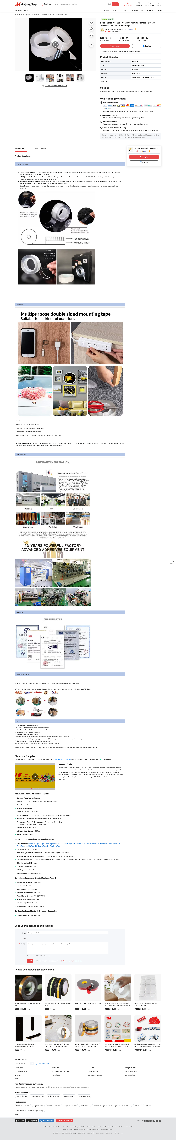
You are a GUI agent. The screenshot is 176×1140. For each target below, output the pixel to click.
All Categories (21, 10)
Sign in (159, 5)
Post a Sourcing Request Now (71, 961)
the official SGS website (63, 760)
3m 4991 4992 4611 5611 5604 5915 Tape (88, 1003)
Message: (23, 944)
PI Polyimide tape (130, 1068)
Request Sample (134, 51)
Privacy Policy (119, 1133)
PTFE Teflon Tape (66, 844)
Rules (160, 10)
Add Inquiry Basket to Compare (56, 86)
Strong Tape (113, 1106)
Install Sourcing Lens (65, 1121)
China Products (56, 1127)
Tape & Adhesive (21, 1096)
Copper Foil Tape (91, 844)
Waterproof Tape (69, 1096)
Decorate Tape (125, 1106)
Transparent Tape (61, 15)
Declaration (109, 1133)
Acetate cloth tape (130, 1075)
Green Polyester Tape (52, 844)
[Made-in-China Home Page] (26, 4)
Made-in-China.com (79, 1129)
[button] (109, 4)
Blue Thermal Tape (79, 844)
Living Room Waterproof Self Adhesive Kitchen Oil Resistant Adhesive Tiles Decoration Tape (57, 1046)
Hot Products (46, 1127)
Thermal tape (55, 1075)
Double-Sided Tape (53, 1096)
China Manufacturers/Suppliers (71, 1127)
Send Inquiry (115, 46)
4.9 (138, 151)
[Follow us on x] (148, 1121)
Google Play (32, 1121)
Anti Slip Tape (30, 846)
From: (24, 933)
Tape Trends (20, 1111)
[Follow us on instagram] (151, 1121)
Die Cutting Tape (40, 846)
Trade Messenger (46, 1121)
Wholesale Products (88, 1127)
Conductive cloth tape (95, 1075)
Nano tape (18, 1075)
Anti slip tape (55, 1068)
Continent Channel (112, 1127)
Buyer (114, 10)
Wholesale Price (100, 1127)
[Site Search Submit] (115, 4)
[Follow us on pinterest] (157, 1121)
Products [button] (47, 4)
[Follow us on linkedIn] (160, 1121)
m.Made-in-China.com (93, 1129)
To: (25, 938)
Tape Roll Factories (71, 1106)
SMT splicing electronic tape (60, 1071)
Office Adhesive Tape (47, 15)
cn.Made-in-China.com (107, 1129)
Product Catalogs (43, 1064)
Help (125, 10)
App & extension (136, 10)
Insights (131, 1127)
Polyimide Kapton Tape (36, 844)
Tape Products (38, 1106)
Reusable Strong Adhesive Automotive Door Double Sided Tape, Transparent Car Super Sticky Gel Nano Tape (117, 1005)
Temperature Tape (99, 1106)
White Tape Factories (53, 1106)
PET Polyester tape (21, 1071)
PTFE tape (91, 1068)
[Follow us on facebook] (145, 1121)
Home (16, 15)
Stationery (35, 15)
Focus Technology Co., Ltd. (73, 1133)
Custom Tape (85, 1106)
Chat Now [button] (147, 46)
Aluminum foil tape (130, 1071)
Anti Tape (137, 1106)
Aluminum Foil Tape (105, 844)
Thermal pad (19, 1068)
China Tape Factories (23, 1106)
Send (30, 961)
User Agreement (99, 1133)
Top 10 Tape (148, 1106)
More (16, 1114)
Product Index (123, 1127)
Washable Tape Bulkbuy (35, 1111)
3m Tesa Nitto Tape (53, 846)
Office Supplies (25, 15)
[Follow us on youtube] (154, 1121)
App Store (20, 1121)
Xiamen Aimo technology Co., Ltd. (115, 29)
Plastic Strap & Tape (37, 1096)
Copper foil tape (93, 1071)
